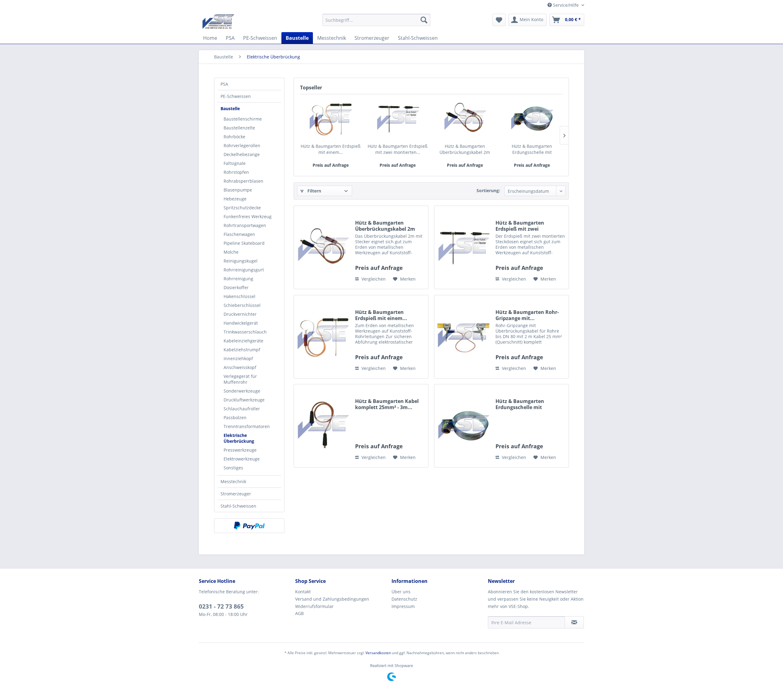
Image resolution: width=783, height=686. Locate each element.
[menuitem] (376, 20)
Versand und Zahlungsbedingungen (332, 599)
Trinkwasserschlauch (245, 332)
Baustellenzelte (239, 128)
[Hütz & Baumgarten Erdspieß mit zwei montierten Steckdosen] (398, 118)
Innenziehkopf (238, 358)
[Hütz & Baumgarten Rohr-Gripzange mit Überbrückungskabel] (463, 336)
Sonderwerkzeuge (242, 391)
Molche (231, 252)
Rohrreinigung (238, 278)
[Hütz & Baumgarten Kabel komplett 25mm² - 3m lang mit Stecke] (323, 425)
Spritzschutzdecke (242, 208)
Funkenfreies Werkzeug (248, 216)
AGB (299, 613)
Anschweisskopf (240, 367)
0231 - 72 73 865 (221, 606)
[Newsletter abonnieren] (574, 622)
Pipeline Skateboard (244, 243)
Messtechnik (233, 481)
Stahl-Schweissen (238, 506)
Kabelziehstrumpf (242, 349)
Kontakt (303, 592)
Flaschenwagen (239, 234)
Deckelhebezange (242, 154)
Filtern (313, 191)
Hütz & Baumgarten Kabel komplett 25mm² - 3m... (387, 404)
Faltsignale (235, 163)
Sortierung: (488, 190)
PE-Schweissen (236, 96)
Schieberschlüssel (242, 305)
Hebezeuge (235, 199)
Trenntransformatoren (247, 426)
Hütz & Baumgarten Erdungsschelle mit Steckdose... (532, 149)
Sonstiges (233, 468)
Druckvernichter (240, 314)
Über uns (401, 592)
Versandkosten (378, 652)
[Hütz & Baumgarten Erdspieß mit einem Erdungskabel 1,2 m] (330, 118)
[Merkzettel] (499, 20)
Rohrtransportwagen (245, 225)
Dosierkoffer (236, 287)
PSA (224, 84)
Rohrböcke (234, 137)
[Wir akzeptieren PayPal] (249, 526)
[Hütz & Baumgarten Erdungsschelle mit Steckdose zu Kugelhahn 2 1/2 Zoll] (532, 118)
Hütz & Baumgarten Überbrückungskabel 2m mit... (465, 149)
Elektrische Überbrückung (239, 438)
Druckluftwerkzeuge (244, 400)
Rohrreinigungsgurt (244, 270)
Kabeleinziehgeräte (243, 341)
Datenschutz (404, 599)
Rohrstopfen (236, 172)
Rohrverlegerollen (242, 145)
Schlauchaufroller (242, 409)
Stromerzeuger (236, 494)
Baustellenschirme (243, 119)
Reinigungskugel (241, 261)
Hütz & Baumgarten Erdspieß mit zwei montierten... (398, 149)
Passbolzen (235, 417)
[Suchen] (423, 20)
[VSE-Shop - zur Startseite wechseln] (218, 21)
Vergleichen (373, 279)
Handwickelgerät (241, 323)
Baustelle (230, 108)
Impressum (403, 606)
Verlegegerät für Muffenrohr (240, 379)
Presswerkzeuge (240, 450)
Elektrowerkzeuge (242, 459)
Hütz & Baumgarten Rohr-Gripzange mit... (527, 315)
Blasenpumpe (238, 190)
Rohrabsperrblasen (243, 181)
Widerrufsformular (314, 606)
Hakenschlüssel (239, 296)
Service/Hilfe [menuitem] (566, 5)
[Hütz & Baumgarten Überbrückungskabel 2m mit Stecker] (464, 118)
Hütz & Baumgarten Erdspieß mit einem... (331, 149)
